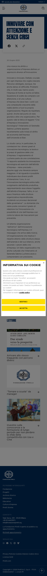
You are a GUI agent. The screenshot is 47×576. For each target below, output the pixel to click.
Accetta (23, 308)
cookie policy (24, 292)
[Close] (44, 263)
